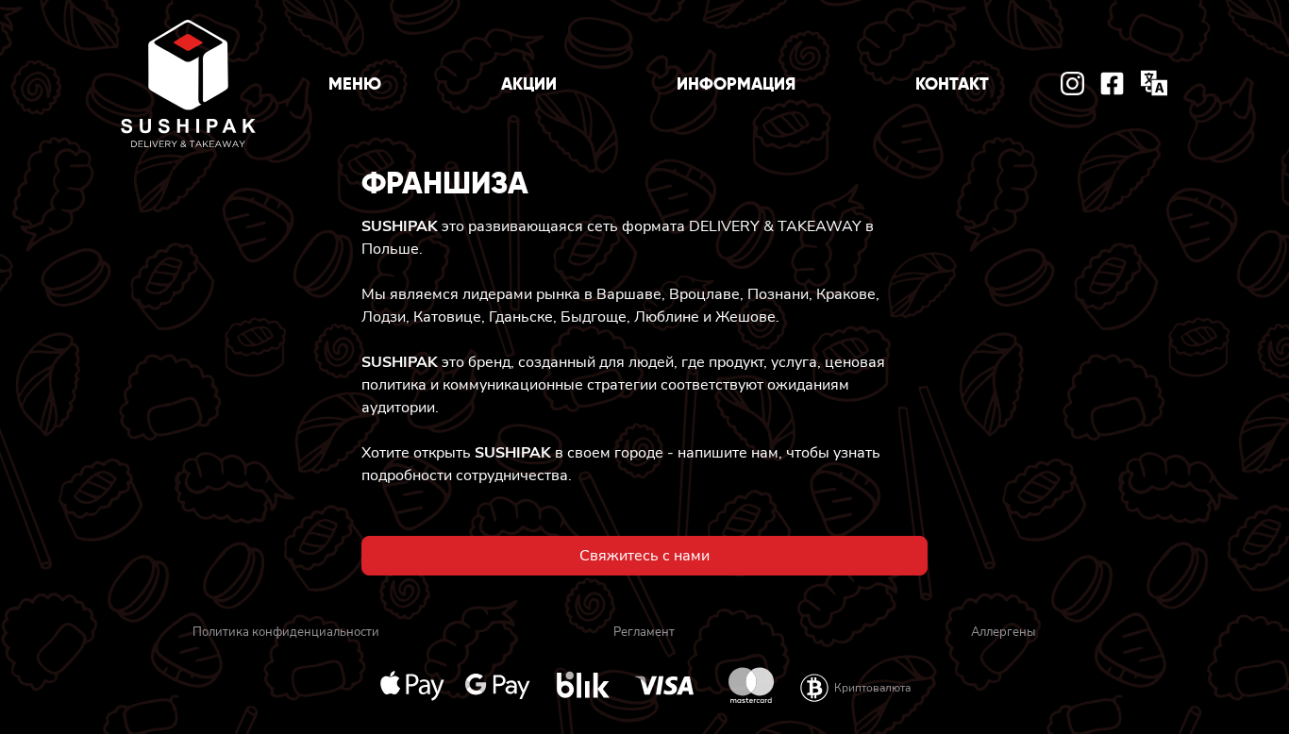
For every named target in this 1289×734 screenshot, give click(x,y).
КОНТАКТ (952, 83)
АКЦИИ (529, 83)
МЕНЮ (354, 83)
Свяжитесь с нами (644, 555)
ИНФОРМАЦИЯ (736, 83)
